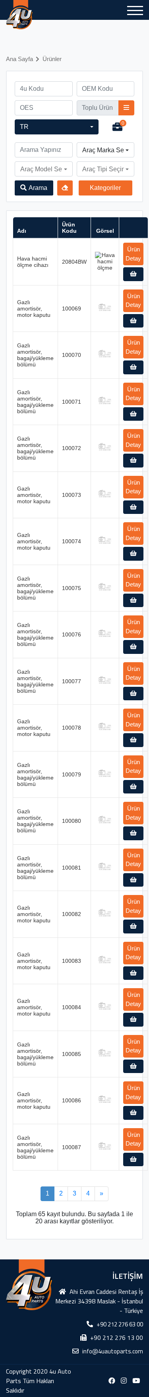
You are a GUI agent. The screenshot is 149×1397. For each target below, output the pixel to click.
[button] (57, 126)
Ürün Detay (133, 254)
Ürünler (52, 59)
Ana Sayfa (19, 59)
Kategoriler (105, 187)
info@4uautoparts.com (112, 1351)
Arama (38, 187)
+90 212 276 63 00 (120, 1324)
